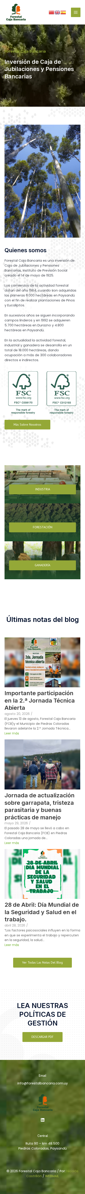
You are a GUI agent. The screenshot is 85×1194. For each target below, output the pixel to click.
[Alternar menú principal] (75, 12)
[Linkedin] (43, 1120)
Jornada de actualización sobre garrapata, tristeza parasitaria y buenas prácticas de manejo (40, 806)
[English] (58, 12)
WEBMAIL (52, 1176)
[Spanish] (63, 12)
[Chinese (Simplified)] (52, 12)
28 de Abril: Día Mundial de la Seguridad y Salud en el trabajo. (42, 912)
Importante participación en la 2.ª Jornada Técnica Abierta (40, 700)
